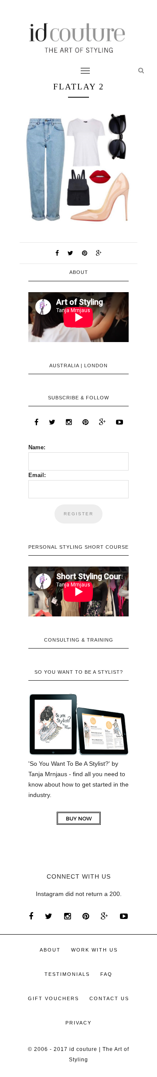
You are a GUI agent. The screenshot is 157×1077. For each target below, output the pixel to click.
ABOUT (50, 949)
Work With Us (94, 949)
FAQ (106, 974)
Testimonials (67, 974)
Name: (36, 447)
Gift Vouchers (53, 998)
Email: (37, 475)
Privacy (78, 1022)
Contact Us (109, 998)
